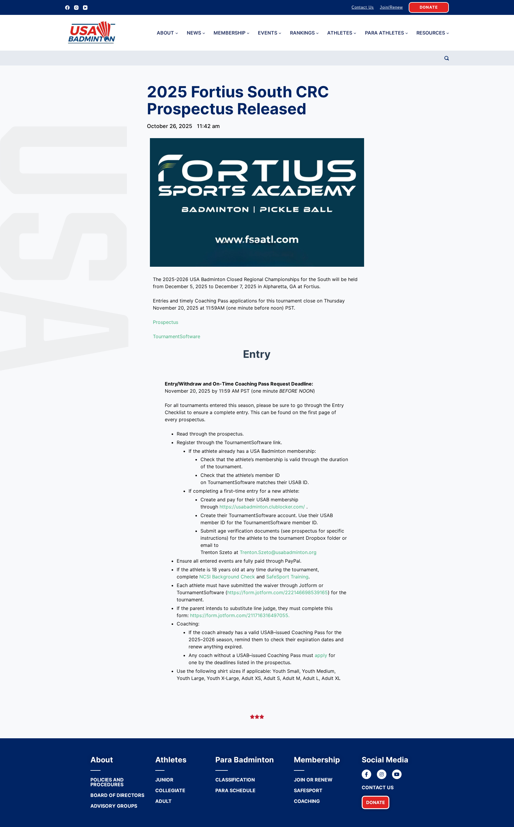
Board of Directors (117, 795)
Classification (235, 780)
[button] (375, 802)
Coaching (307, 801)
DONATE (429, 7)
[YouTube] (85, 7)
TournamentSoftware (176, 336)
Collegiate (170, 790)
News (194, 33)
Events (267, 33)
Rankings (302, 33)
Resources (430, 33)
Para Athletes (384, 33)
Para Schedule (235, 790)
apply (321, 655)
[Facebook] (67, 7)
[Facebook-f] (366, 774)
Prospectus (165, 322)
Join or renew (313, 780)
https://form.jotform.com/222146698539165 (277, 592)
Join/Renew (391, 7)
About (165, 33)
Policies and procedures (107, 782)
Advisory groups (113, 806)
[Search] (446, 58)
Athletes (339, 33)
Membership (229, 33)
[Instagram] (76, 7)
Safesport (308, 790)
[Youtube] (397, 774)
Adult (163, 801)
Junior (164, 780)
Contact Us (363, 7)
